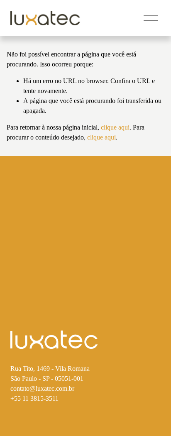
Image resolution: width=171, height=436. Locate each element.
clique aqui (115, 127)
